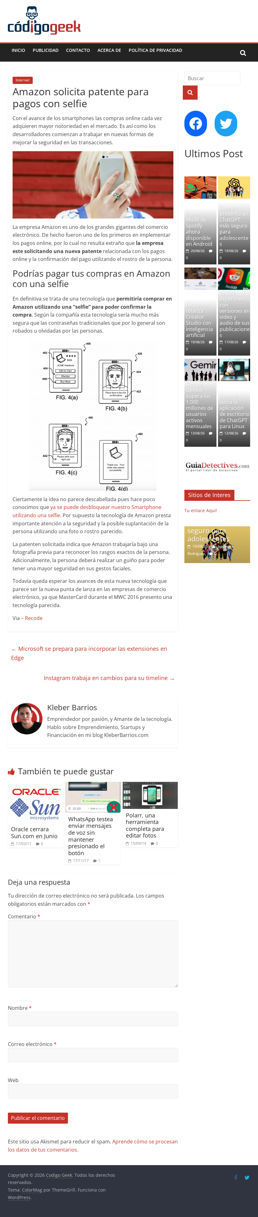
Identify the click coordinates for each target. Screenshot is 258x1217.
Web (13, 1080)
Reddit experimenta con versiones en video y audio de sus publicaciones (235, 314)
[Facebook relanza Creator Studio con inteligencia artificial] (200, 271)
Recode (33, 618)
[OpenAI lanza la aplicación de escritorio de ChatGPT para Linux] (234, 362)
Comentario (24, 916)
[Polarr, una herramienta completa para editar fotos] (150, 785)
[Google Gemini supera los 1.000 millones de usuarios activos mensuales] (200, 362)
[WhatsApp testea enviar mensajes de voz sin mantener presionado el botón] (93, 785)
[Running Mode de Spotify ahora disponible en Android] (200, 180)
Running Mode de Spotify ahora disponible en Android (199, 228)
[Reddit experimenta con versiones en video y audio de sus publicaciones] (234, 271)
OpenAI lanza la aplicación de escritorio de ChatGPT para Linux (235, 411)
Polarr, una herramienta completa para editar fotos (145, 825)
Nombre (20, 1007)
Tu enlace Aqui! (200, 510)
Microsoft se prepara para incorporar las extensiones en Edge (89, 653)
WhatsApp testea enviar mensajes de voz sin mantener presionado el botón (90, 836)
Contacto (78, 50)
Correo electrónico (32, 1044)
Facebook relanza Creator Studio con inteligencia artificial (199, 320)
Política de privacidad (155, 50)
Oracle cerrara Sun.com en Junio (34, 832)
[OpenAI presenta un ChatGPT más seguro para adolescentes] (234, 180)
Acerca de (109, 50)
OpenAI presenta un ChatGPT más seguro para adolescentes (234, 225)
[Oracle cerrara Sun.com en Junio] (35, 785)
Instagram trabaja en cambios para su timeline (109, 678)
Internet (23, 80)
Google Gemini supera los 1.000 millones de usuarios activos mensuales (199, 405)
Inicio (18, 50)
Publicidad (46, 50)
